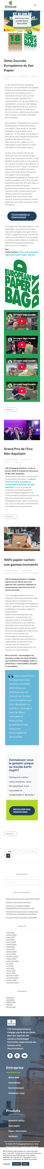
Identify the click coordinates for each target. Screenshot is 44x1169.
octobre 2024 (11, 935)
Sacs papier (14, 1126)
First (10, 851)
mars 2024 (10, 940)
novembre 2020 (12, 978)
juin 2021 (9, 964)
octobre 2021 (11, 959)
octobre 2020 (11, 980)
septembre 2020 (12, 983)
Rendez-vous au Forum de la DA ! (18, 902)
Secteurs (13, 1136)
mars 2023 (10, 949)
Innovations (14, 1082)
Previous (17, 851)
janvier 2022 (11, 954)
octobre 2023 (11, 944)
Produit (6, 79)
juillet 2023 (10, 947)
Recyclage (34, 573)
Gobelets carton (16, 1120)
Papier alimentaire (17, 1131)
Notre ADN (13, 1077)
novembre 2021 (12, 956)
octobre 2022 (11, 952)
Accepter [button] (17, 1164)
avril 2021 (10, 966)
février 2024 (11, 942)
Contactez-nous (16, 1093)
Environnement (16, 1088)
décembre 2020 (12, 975)
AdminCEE (24, 76)
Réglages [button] (6, 1164)
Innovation (17, 462)
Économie (7, 462)
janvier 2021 (11, 973)
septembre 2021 (12, 961)
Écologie (34, 76)
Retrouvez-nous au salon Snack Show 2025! (22, 21)
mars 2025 (10, 933)
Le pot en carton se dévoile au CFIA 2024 (21, 918)
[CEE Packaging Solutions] (10, 5)
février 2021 (10, 971)
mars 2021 (10, 968)
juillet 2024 (10, 937)
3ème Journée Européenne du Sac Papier (19, 65)
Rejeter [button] (25, 1164)
